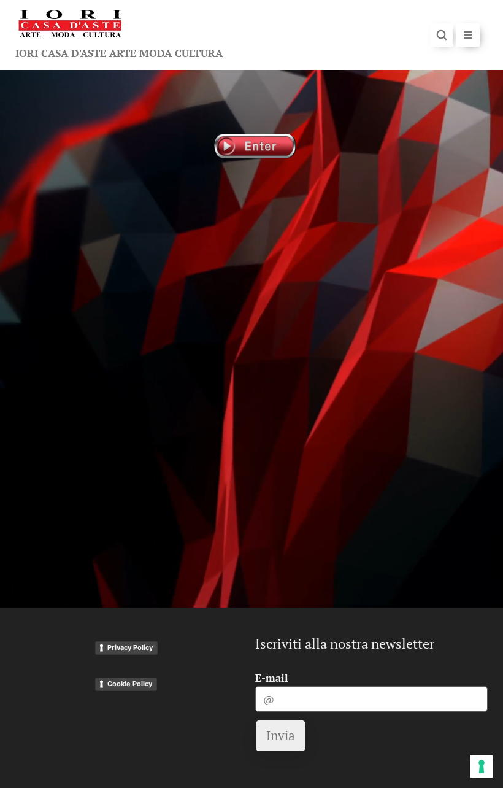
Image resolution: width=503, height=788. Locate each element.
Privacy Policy (130, 647)
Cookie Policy (129, 683)
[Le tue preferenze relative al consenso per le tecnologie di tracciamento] (481, 766)
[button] (441, 35)
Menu (468, 35)
